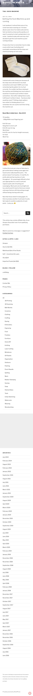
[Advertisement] (16, 431)
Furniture (8, 338)
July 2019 (5, 533)
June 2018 (6, 576)
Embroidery (8, 325)
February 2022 (7, 468)
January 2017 (7, 630)
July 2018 (5, 572)
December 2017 (8, 594)
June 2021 (6, 486)
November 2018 (8, 562)
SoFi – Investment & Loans (11, 254)
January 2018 (7, 590)
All (3, 298)
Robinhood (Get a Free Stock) (12, 250)
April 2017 (6, 623)
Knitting (7, 345)
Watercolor (8, 400)
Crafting (7, 318)
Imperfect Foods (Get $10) (11, 261)
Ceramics (8, 311)
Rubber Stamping (10, 379)
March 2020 (6, 507)
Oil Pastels (8, 355)
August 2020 (7, 500)
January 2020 (7, 515)
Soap (6, 386)
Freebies (7, 335)
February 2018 (7, 587)
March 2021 (6, 489)
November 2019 (8, 518)
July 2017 (5, 612)
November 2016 (8, 637)
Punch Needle (9, 369)
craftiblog (6, 272)
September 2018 (8, 565)
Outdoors (8, 362)
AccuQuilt (6, 257)
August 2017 (7, 608)
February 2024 (7, 461)
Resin (6, 376)
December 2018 (8, 558)
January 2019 (7, 554)
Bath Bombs (8, 307)
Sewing (7, 383)
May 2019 (6, 540)
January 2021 (7, 493)
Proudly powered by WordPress (11, 691)
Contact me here (8, 233)
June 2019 (6, 536)
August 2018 (7, 569)
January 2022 (7, 471)
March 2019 (6, 547)
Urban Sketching (10, 397)
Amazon (5, 243)
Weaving (7, 403)
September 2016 (8, 644)
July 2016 (5, 652)
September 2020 (8, 497)
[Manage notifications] (29, 693)
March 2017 (6, 626)
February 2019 (7, 551)
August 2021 (7, 479)
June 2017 (6, 616)
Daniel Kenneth (13, 2)
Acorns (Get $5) (7, 247)
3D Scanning (9, 304)
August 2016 (7, 648)
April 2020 (6, 504)
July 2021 (5, 482)
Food (6, 331)
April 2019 (6, 543)
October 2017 (7, 601)
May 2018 (6, 580)
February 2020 (7, 511)
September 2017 (8, 605)
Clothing (7, 314)
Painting (7, 366)
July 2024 (6, 457)
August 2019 (7, 529)
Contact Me (6, 283)
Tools (6, 393)
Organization (9, 359)
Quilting (7, 373)
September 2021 (8, 475)
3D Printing (8, 301)
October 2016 (7, 641)
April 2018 (6, 583)
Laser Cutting (9, 349)
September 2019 (8, 525)
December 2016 (8, 634)
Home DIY (8, 342)
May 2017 (6, 619)
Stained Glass (9, 390)
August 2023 (7, 464)
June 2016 (6, 655)
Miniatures (8, 352)
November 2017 (8, 598)
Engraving (8, 328)
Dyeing (7, 321)
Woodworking (9, 407)
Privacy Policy (7, 287)
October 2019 (7, 522)
